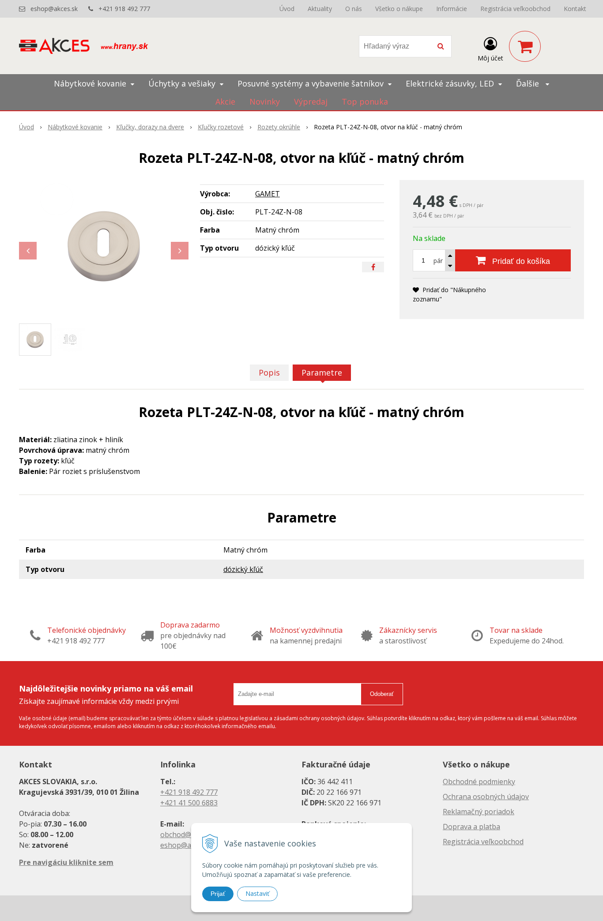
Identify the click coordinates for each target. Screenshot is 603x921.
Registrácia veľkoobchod (515, 8)
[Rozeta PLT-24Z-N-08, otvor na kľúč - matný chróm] (103, 246)
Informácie (451, 8)
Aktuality (320, 8)
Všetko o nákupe (399, 8)
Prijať (218, 893)
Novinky (264, 101)
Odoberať (382, 694)
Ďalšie (528, 83)
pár (438, 260)
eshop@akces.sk (54, 8)
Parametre (322, 372)
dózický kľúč (243, 569)
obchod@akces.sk (189, 834)
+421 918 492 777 (124, 8)
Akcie (225, 101)
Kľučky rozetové (221, 127)
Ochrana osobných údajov (486, 796)
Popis (269, 372)
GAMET (267, 194)
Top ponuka (365, 101)
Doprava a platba (471, 826)
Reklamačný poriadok (478, 811)
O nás (353, 8)
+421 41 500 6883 (189, 803)
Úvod (286, 8)
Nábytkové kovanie (75, 127)
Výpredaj (311, 101)
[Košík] (525, 46)
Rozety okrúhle (278, 127)
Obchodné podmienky (479, 781)
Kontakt (575, 8)
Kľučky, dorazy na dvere (150, 127)
